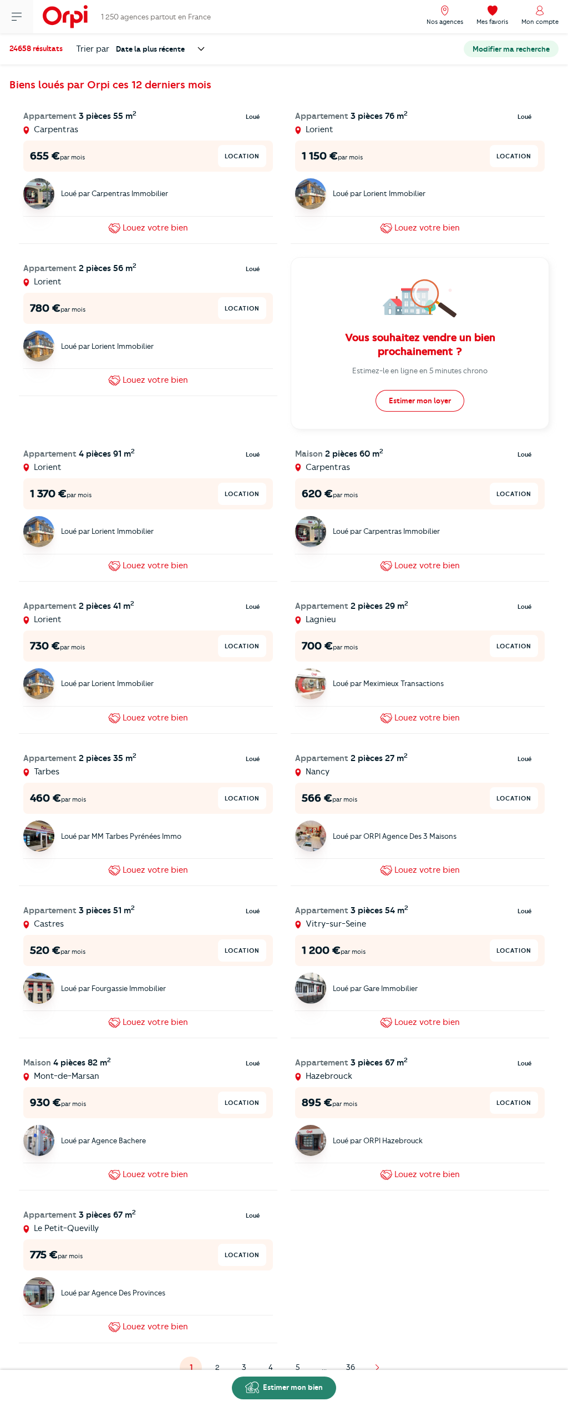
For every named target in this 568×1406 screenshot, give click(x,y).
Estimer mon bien (292, 1387)
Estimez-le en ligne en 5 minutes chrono (420, 370)
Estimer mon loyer (420, 400)
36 (350, 1367)
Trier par (92, 49)
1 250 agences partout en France (156, 16)
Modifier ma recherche (511, 48)
